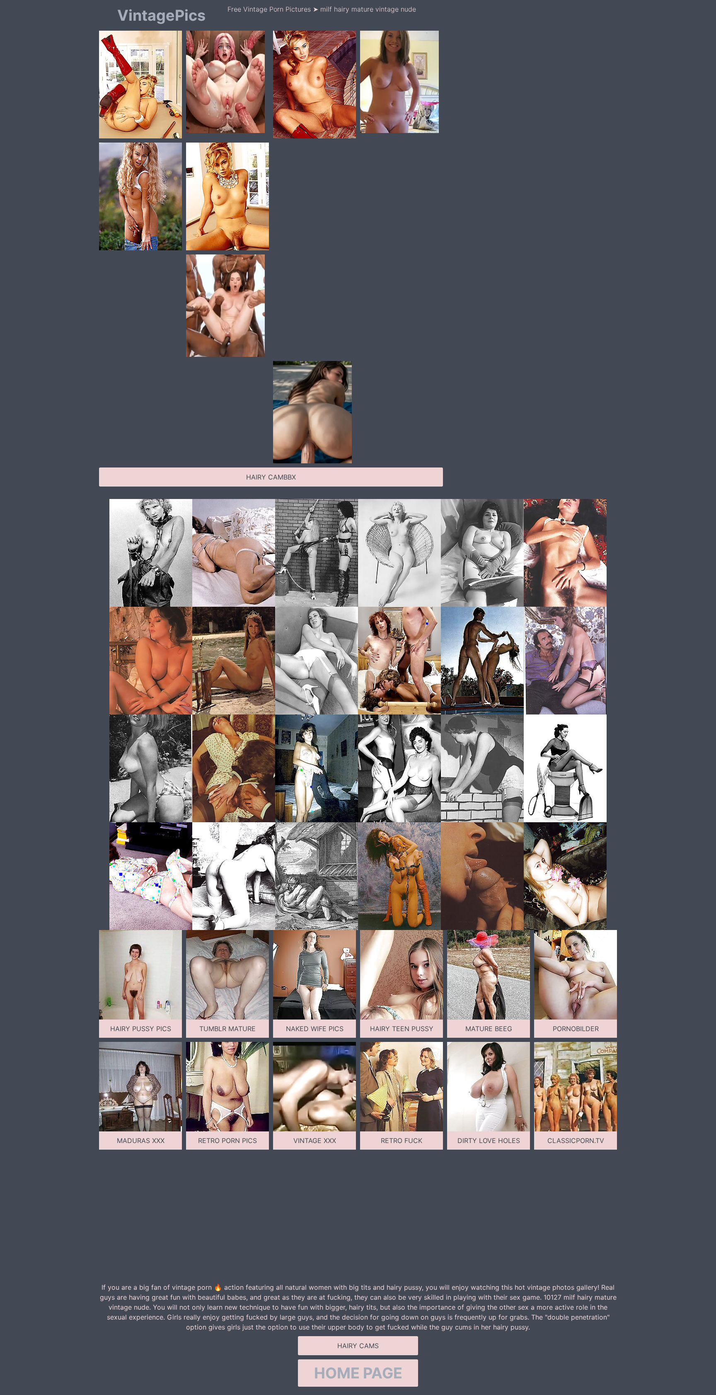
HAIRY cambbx (271, 477)
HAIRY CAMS (358, 1346)
